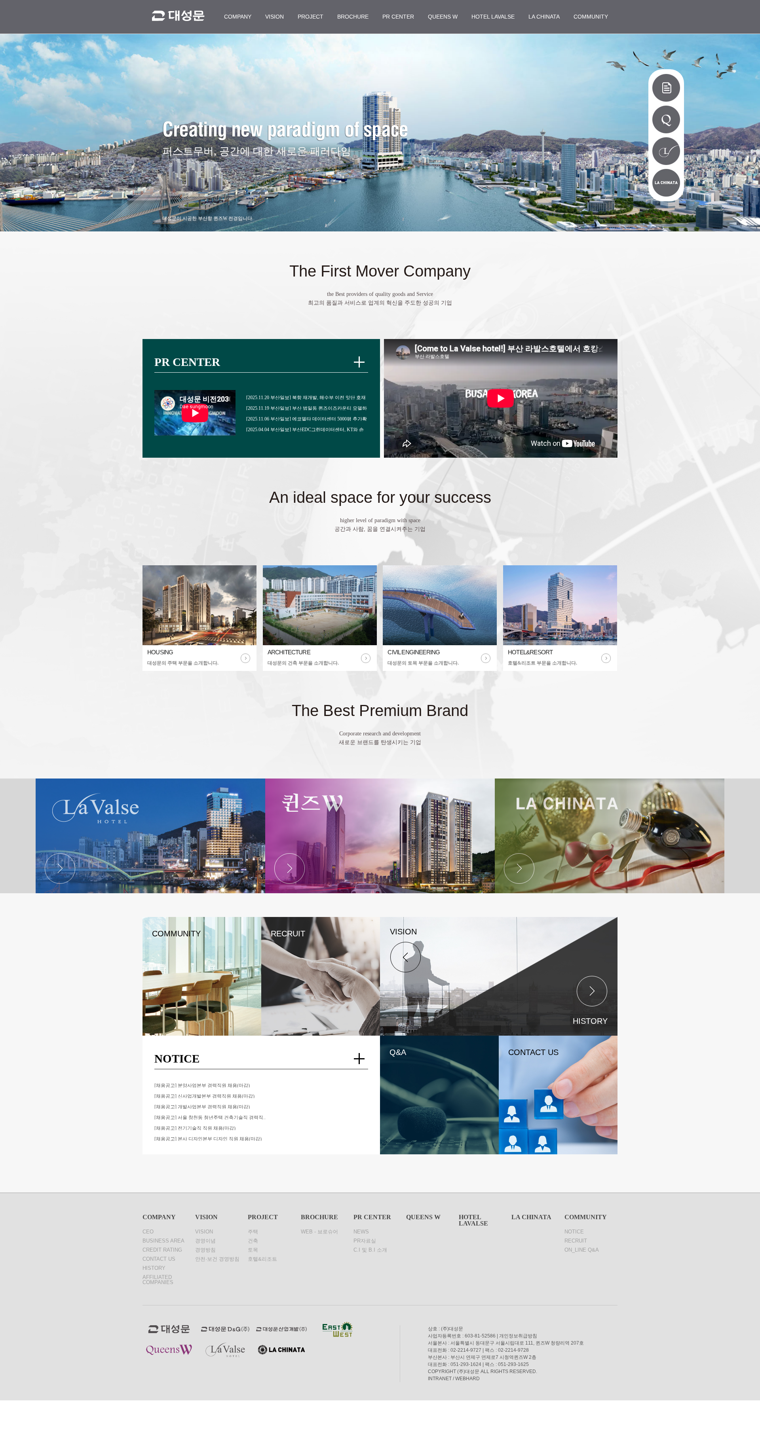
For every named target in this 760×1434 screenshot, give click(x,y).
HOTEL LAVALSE (493, 16)
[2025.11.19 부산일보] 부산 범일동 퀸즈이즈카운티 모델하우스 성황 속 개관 (306, 407)
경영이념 (205, 1240)
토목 (253, 1249)
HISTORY (153, 1268)
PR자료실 (364, 1240)
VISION (274, 16)
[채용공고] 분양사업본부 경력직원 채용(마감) (202, 1085)
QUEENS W (443, 16)
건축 (253, 1240)
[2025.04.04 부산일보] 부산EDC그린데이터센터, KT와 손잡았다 (305, 429)
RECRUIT (575, 1240)
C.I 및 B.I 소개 (370, 1249)
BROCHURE (353, 16)
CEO (148, 1231)
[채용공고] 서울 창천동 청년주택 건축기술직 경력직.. (210, 1117)
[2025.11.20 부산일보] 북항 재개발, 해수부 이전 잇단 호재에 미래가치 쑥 (306, 397)
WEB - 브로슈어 (319, 1231)
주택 (253, 1231)
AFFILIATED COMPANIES (157, 1280)
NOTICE (574, 1231)
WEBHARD (467, 1378)
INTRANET (440, 1378)
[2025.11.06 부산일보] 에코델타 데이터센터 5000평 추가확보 (306, 418)
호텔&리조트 (262, 1259)
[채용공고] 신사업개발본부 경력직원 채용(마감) (204, 1095)
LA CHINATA (544, 16)
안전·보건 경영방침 (217, 1259)
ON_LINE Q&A (581, 1249)
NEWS (361, 1231)
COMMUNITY (591, 16)
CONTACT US (158, 1259)
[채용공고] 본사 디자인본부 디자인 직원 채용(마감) (208, 1138)
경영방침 (205, 1249)
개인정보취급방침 (518, 1336)
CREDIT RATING (162, 1249)
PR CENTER (398, 16)
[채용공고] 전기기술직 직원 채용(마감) (195, 1127)
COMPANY (237, 16)
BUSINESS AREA (163, 1240)
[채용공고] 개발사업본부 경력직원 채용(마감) (202, 1106)
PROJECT (310, 16)
